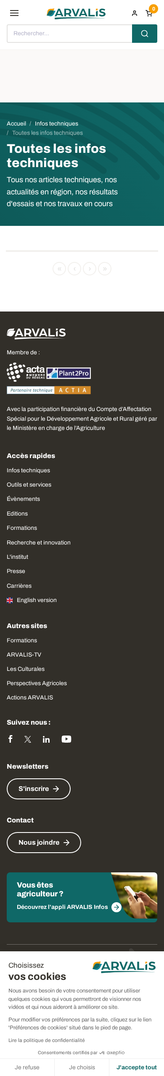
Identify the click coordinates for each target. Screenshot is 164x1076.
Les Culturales (26, 669)
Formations (22, 528)
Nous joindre (39, 842)
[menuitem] (134, 13)
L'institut (17, 557)
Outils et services (29, 485)
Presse (16, 571)
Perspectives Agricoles (37, 683)
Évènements (23, 499)
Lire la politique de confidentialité (46, 1040)
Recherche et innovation (39, 542)
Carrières (19, 586)
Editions (17, 514)
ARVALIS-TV (24, 655)
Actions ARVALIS (30, 697)
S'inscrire (34, 788)
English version (37, 600)
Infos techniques (28, 470)
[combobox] (82, 33)
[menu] (14, 13)
